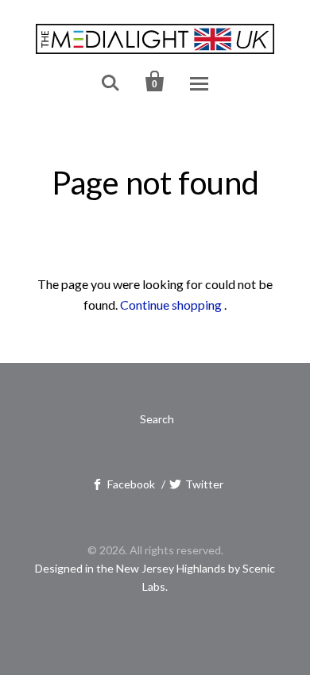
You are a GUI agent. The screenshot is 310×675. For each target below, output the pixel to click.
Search (157, 419)
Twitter (204, 484)
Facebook (131, 484)
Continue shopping (171, 304)
